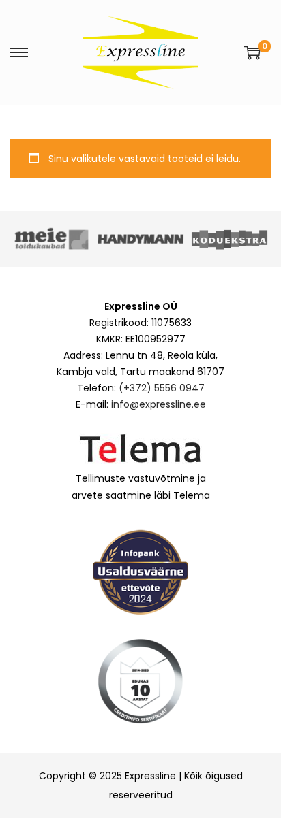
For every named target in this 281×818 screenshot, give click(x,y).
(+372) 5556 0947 (162, 388)
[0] (252, 52)
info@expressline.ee (158, 404)
